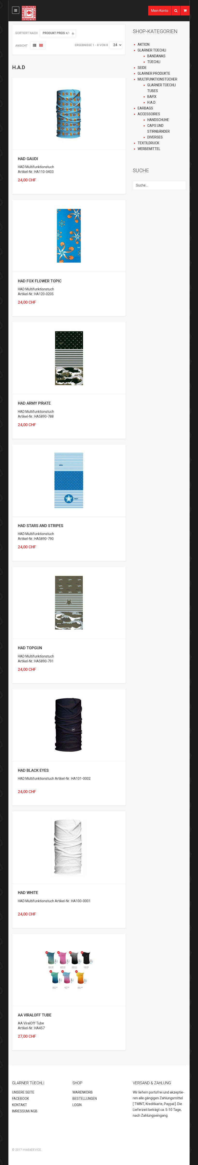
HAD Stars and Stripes (40, 525)
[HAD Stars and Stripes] (69, 480)
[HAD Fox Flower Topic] (69, 235)
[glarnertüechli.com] (39, 13)
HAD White (28, 892)
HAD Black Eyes (33, 770)
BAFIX (151, 97)
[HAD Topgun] (69, 602)
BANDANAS (156, 56)
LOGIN (77, 1105)
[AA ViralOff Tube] (69, 969)
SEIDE (142, 68)
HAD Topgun (30, 648)
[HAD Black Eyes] (69, 725)
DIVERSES (155, 137)
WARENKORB (82, 1092)
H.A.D (151, 102)
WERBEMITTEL (149, 149)
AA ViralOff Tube (34, 1015)
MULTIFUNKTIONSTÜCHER (157, 79)
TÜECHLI (153, 62)
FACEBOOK (20, 1099)
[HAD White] (69, 847)
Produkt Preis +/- (56, 33)
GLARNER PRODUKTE (154, 73)
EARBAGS (145, 108)
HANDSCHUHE (158, 120)
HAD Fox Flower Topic (40, 281)
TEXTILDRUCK (148, 143)
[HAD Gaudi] (69, 113)
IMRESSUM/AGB (24, 1111)
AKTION (143, 44)
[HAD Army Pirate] (69, 358)
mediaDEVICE (32, 1149)
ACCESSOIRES (149, 114)
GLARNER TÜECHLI (152, 50)
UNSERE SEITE (23, 1092)
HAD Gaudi (28, 159)
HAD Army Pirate (34, 403)
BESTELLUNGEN (84, 1099)
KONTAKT (19, 1105)
